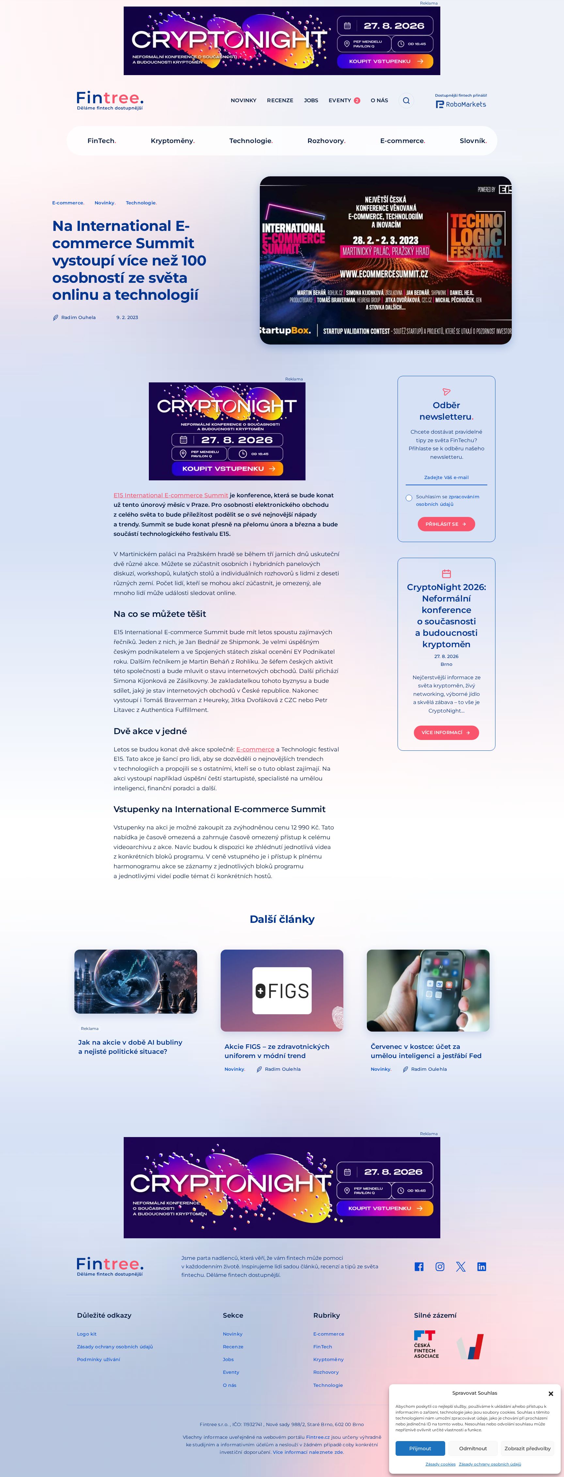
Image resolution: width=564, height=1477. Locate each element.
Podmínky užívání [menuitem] (98, 1359)
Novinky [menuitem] (244, 100)
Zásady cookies (441, 1464)
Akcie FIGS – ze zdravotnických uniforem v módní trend (277, 1051)
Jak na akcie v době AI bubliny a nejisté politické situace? (130, 1046)
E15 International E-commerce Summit (171, 495)
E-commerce (67, 203)
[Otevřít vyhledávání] (406, 100)
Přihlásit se (442, 524)
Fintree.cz (318, 1437)
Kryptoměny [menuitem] (172, 141)
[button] (551, 1393)
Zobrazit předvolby (528, 1448)
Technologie (141, 203)
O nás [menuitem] (379, 100)
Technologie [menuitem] (250, 141)
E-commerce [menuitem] (402, 141)
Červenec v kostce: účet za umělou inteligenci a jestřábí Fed (426, 1051)
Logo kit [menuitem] (87, 1334)
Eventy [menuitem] (343, 100)
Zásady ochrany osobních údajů (490, 1464)
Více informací (442, 733)
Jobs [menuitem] (311, 100)
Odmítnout (473, 1448)
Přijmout (420, 1448)
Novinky (104, 203)
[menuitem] (419, 1266)
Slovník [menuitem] (472, 141)
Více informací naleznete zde (308, 1452)
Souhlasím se (447, 500)
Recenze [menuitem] (280, 100)
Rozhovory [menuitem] (325, 141)
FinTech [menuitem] (101, 141)
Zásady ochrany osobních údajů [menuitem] (115, 1347)
